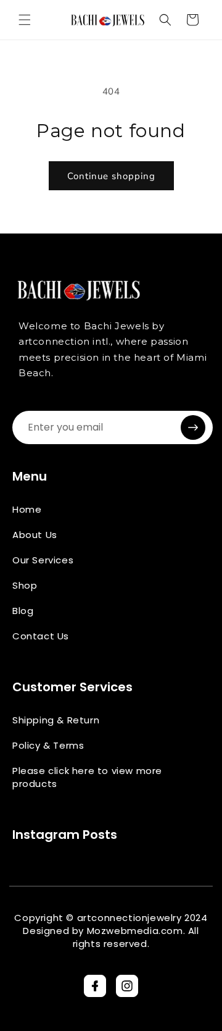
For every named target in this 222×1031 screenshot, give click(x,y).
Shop (24, 585)
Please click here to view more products (87, 777)
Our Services (42, 559)
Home (26, 509)
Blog (22, 610)
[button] (24, 19)
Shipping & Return (55, 719)
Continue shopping (111, 176)
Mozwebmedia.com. (136, 930)
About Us (34, 534)
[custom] (95, 986)
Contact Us (40, 635)
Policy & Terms (48, 745)
